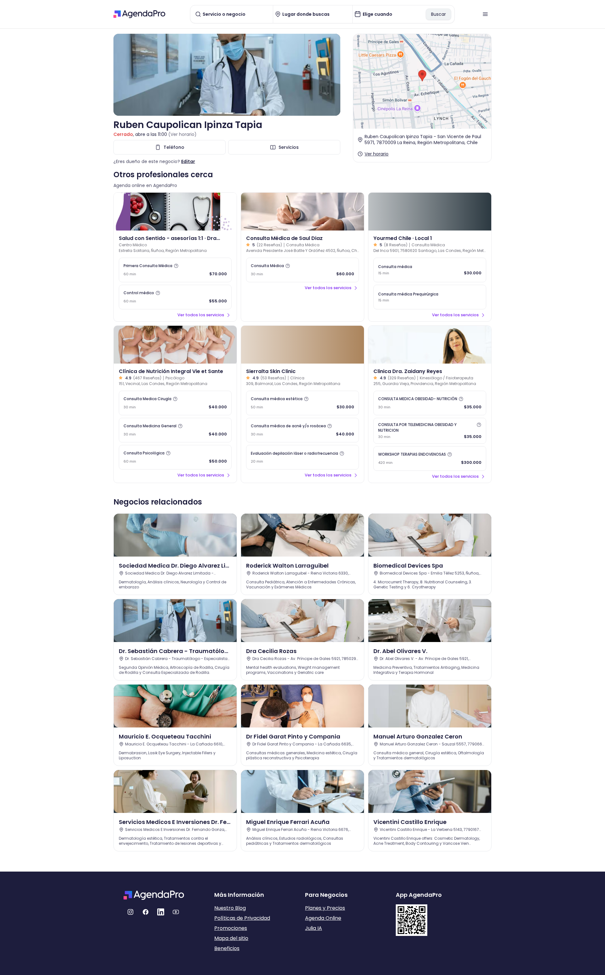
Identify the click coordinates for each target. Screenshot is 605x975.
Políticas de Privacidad (242, 918)
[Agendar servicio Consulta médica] (430, 270)
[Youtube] (176, 912)
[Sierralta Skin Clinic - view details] (302, 345)
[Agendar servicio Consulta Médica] (302, 270)
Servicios (289, 147)
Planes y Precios (325, 908)
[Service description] (176, 266)
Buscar (438, 14)
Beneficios (226, 948)
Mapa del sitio (231, 938)
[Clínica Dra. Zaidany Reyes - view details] (429, 345)
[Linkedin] (161, 912)
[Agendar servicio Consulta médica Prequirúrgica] (430, 297)
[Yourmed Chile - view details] (429, 212)
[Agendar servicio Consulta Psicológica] (175, 457)
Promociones (230, 928)
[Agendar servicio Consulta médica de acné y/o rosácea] (302, 430)
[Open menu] (485, 14)
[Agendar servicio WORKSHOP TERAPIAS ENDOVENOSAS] (430, 458)
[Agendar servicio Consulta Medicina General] (175, 430)
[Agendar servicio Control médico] (175, 297)
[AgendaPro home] (139, 14)
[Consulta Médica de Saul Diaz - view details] (302, 212)
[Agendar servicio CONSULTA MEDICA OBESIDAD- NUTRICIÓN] (430, 403)
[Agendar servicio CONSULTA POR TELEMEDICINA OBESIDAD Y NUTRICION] (430, 430)
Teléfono (174, 147)
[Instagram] (130, 912)
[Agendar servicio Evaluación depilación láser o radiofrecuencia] (302, 457)
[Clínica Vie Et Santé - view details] (175, 345)
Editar (188, 161)
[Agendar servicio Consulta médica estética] (302, 403)
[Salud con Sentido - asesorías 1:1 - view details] (175, 212)
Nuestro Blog (230, 908)
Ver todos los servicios (200, 315)
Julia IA (313, 928)
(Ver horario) (182, 134)
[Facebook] (146, 912)
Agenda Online (323, 918)
